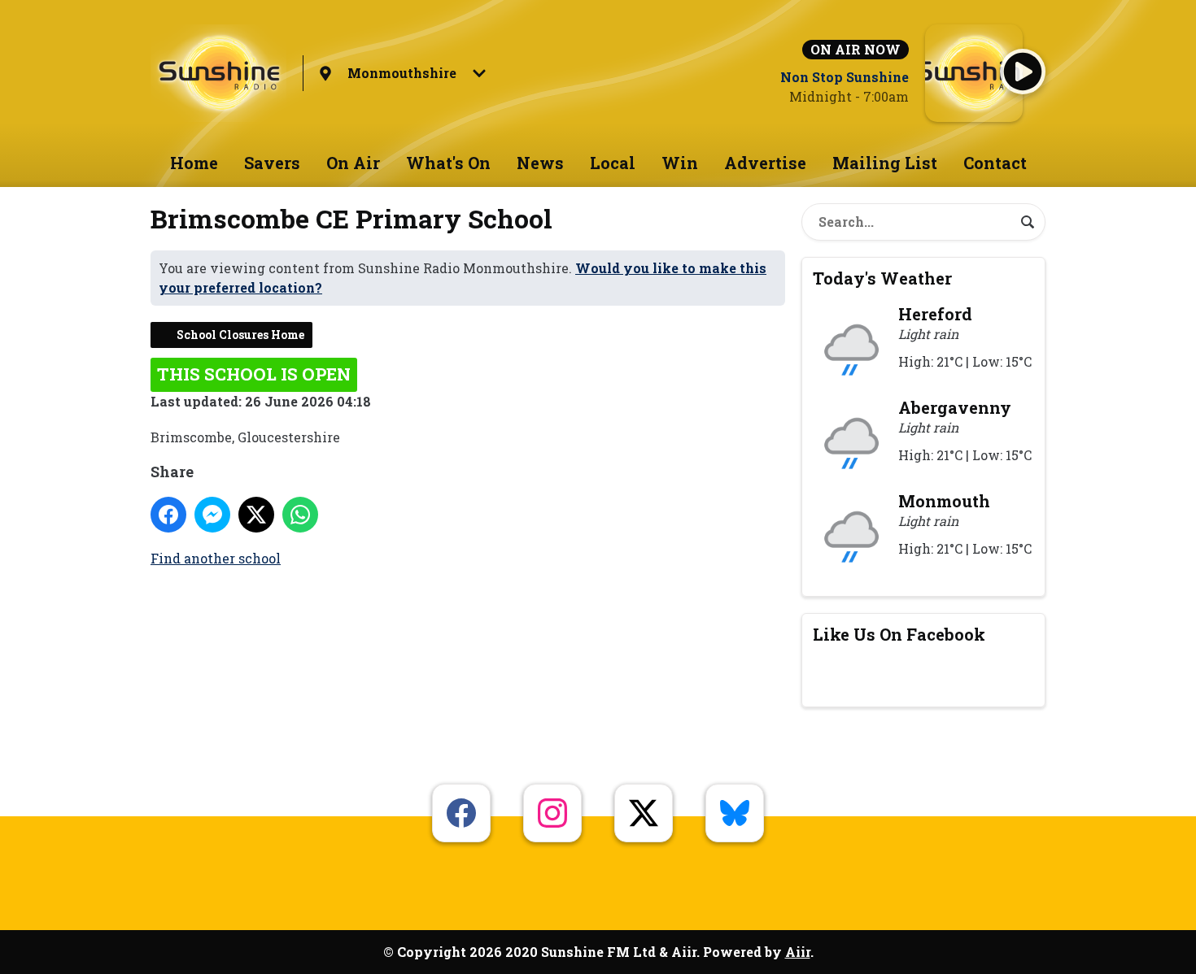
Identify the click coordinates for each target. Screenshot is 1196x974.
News (540, 162)
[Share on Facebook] (168, 515)
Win (679, 162)
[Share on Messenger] (212, 515)
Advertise (765, 162)
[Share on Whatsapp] (300, 515)
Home (194, 162)
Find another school (216, 558)
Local (612, 162)
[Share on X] (256, 515)
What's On (448, 162)
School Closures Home (240, 334)
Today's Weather (882, 278)
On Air (353, 162)
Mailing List (884, 162)
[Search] (1027, 222)
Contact (995, 162)
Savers (272, 162)
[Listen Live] (1022, 71)
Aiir (797, 951)
